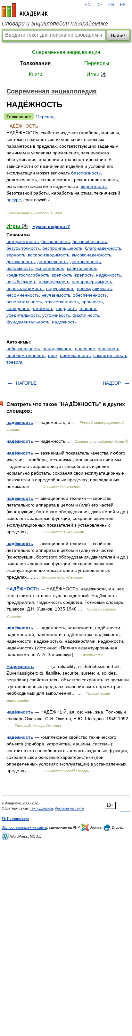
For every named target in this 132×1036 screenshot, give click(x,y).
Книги (35, 74)
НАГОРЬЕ (26, 383)
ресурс (13, 199)
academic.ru (25, 10)
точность (88, 308)
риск (52, 355)
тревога (14, 362)
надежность (64, 321)
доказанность (20, 261)
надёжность (108, 275)
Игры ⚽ (97, 74)
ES (111, 5)
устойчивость (56, 315)
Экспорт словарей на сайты (24, 827)
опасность (108, 348)
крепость (84, 275)
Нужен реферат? (51, 226)
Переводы (96, 63)
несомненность (22, 295)
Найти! (118, 35)
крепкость (62, 275)
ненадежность (57, 348)
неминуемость (54, 281)
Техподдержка (41, 808)
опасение (85, 348)
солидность (18, 308)
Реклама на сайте (69, 808)
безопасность (55, 241)
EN (87, 5)
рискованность (75, 355)
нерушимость (60, 288)
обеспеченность (90, 295)
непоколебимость (25, 288)
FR (123, 5)
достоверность (85, 261)
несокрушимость (94, 288)
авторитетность (22, 241)
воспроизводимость (48, 254)
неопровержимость (92, 281)
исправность (19, 268)
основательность (24, 301)
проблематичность (25, 355)
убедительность (23, 315)
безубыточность (23, 248)
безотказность (86, 172)
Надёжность (20, 666)
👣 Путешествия (15, 818)
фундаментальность (27, 321)
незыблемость (21, 281)
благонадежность (103, 248)
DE (99, 5)
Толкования (35, 63)
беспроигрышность (62, 248)
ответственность (62, 301)
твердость (66, 308)
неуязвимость (55, 295)
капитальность (82, 268)
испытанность (49, 268)
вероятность (94, 186)
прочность (92, 301)
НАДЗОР (112, 383)
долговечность (52, 261)
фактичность (85, 315)
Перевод (45, 116)
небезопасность (23, 348)
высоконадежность (91, 254)
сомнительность (110, 355)
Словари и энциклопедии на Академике (55, 23)
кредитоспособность (27, 275)
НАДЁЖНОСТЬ (22, 588)
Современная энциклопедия (66, 52)
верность (15, 254)
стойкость (43, 308)
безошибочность (89, 241)
